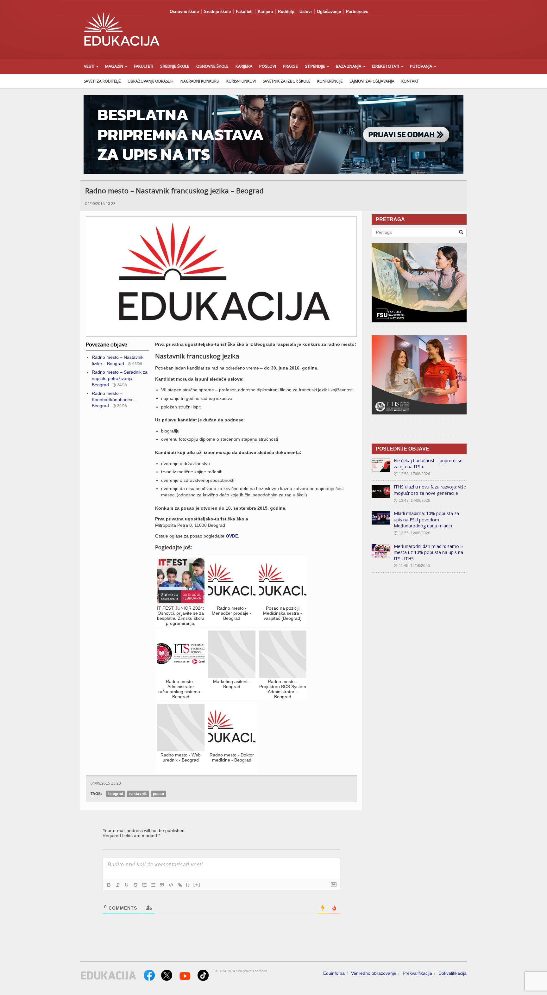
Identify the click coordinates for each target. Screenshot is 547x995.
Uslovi (305, 11)
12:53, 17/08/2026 (412, 474)
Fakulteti (244, 11)
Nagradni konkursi (199, 81)
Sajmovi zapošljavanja (371, 81)
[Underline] (126, 885)
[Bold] (108, 885)
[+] (196, 884)
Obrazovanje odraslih (150, 81)
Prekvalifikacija (417, 973)
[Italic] (117, 885)
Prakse (290, 66)
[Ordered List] (144, 885)
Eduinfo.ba (334, 973)
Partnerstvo (357, 11)
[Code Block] (171, 885)
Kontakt (410, 81)
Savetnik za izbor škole (286, 81)
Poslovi (267, 66)
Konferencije (330, 81)
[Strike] (135, 885)
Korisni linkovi (241, 81)
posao (158, 794)
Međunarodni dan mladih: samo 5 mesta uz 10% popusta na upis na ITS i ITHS (428, 552)
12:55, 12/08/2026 (412, 533)
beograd (115, 794)
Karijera (265, 11)
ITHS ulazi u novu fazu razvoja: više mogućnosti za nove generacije (430, 490)
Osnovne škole (184, 11)
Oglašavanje (329, 11)
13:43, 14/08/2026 (412, 500)
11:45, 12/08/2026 (412, 565)
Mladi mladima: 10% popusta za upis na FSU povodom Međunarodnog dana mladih (426, 519)
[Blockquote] (162, 885)
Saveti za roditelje (102, 81)
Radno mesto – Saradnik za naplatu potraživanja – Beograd (120, 378)
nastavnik (138, 794)
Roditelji (286, 11)
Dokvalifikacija (452, 973)
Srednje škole (217, 11)
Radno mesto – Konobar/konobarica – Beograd (114, 399)
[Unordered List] (153, 885)
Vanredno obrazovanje (373, 973)
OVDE (232, 535)
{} (188, 884)
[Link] (179, 885)
